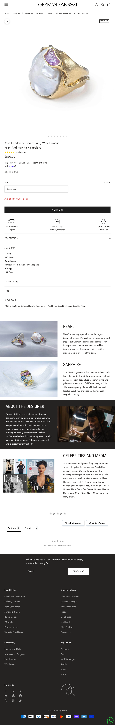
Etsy (63, 654)
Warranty (8, 622)
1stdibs (64, 664)
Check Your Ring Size (14, 596)
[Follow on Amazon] (13, 695)
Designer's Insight (69, 601)
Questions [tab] (29, 528)
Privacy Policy (11, 627)
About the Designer (70, 596)
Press (63, 611)
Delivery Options (12, 601)
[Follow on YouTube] (5, 695)
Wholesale (9, 664)
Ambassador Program (14, 654)
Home (6, 13)
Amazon (65, 649)
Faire (63, 669)
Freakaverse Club (12, 649)
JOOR (63, 674)
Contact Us (66, 632)
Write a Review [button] (98, 523)
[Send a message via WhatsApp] (110, 720)
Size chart (106, 182)
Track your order (12, 606)
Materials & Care (12, 611)
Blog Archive (67, 627)
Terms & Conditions (13, 632)
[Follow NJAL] (13, 701)
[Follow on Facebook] (5, 691)
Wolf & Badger (68, 659)
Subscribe (78, 571)
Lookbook (65, 622)
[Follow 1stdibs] (5, 701)
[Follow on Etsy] (20, 695)
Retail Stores (10, 659)
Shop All (17, 13)
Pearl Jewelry (41, 306)
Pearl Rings (52, 306)
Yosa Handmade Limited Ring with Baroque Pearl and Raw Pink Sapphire (57, 13)
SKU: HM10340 (11, 172)
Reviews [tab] (12, 528)
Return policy (10, 616)
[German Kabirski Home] (76, 690)
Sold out (57, 209)
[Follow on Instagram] (13, 691)
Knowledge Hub (68, 606)
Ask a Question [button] (74, 523)
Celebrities (66, 616)
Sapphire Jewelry (65, 306)
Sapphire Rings (79, 306)
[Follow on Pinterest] (20, 691)
